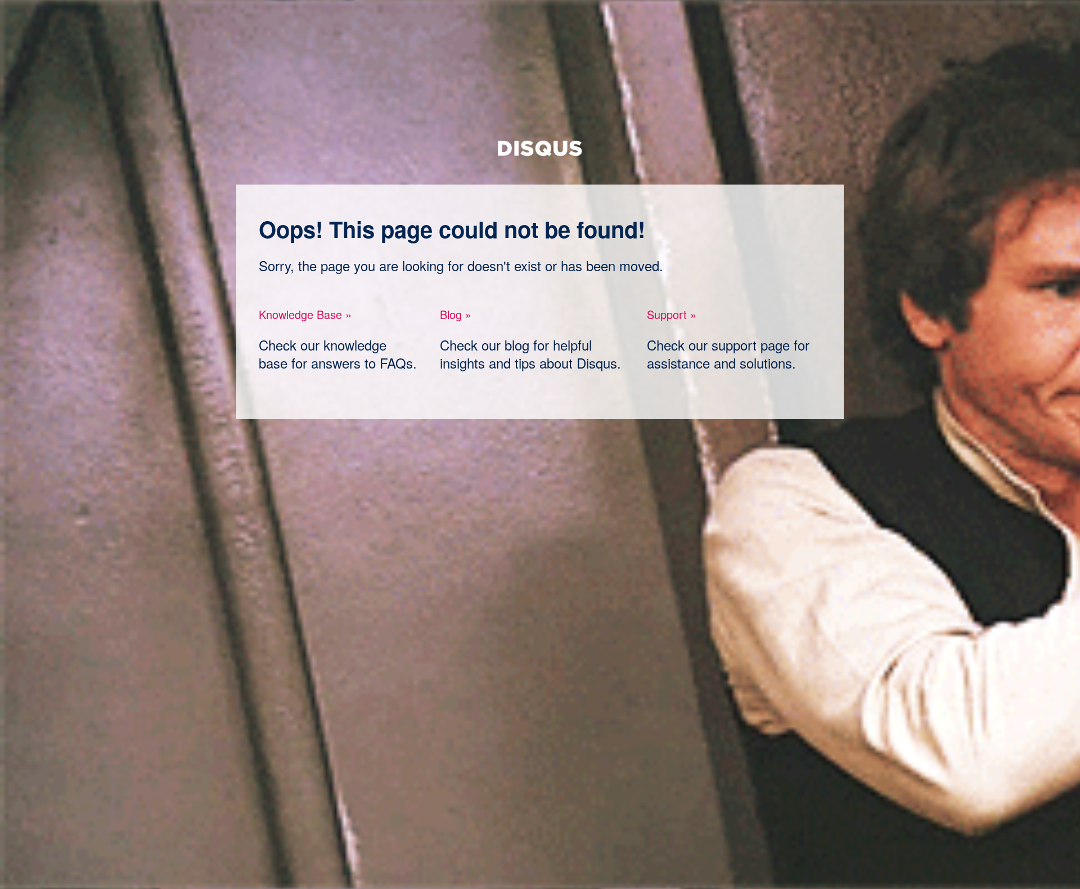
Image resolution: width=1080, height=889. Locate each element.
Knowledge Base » (305, 314)
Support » (671, 314)
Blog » (455, 314)
